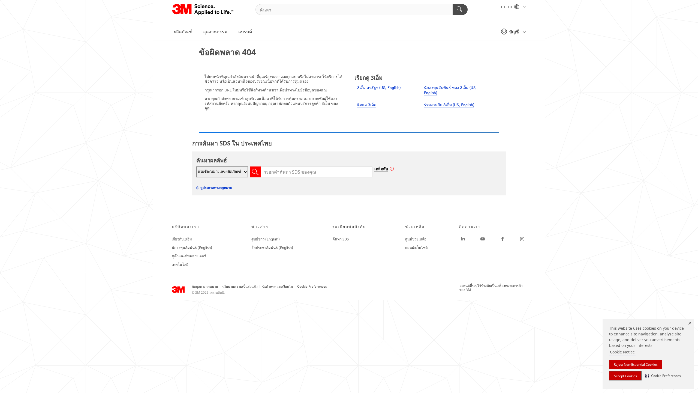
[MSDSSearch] (255, 171)
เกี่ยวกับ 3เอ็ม (182, 239)
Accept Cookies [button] (625, 376)
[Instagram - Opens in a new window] (522, 239)
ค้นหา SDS (340, 239)
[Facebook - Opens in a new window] (502, 239)
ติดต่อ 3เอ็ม (366, 105)
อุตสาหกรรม (215, 32)
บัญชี (514, 32)
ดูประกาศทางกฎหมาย (216, 187)
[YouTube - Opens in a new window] (483, 239)
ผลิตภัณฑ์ (183, 32)
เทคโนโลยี (180, 264)
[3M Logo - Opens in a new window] (203, 9)
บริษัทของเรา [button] (185, 226)
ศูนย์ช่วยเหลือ (415, 239)
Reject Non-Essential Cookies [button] (636, 364)
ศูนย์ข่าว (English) (265, 239)
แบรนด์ (245, 32)
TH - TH (507, 7)
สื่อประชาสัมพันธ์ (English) (272, 247)
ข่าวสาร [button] (260, 226)
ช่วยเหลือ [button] (415, 226)
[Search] (460, 9)
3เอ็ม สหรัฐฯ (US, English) (379, 88)
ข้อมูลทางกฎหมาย (205, 286)
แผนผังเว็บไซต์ (416, 247)
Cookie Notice (622, 352)
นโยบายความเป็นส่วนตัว (240, 286)
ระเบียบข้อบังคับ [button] (349, 226)
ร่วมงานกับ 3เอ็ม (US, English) (449, 105)
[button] (663, 375)
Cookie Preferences (312, 286)
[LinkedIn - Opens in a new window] (463, 239)
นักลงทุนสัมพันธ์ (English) (192, 247)
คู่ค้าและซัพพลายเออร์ (189, 256)
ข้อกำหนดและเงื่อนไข (277, 286)
